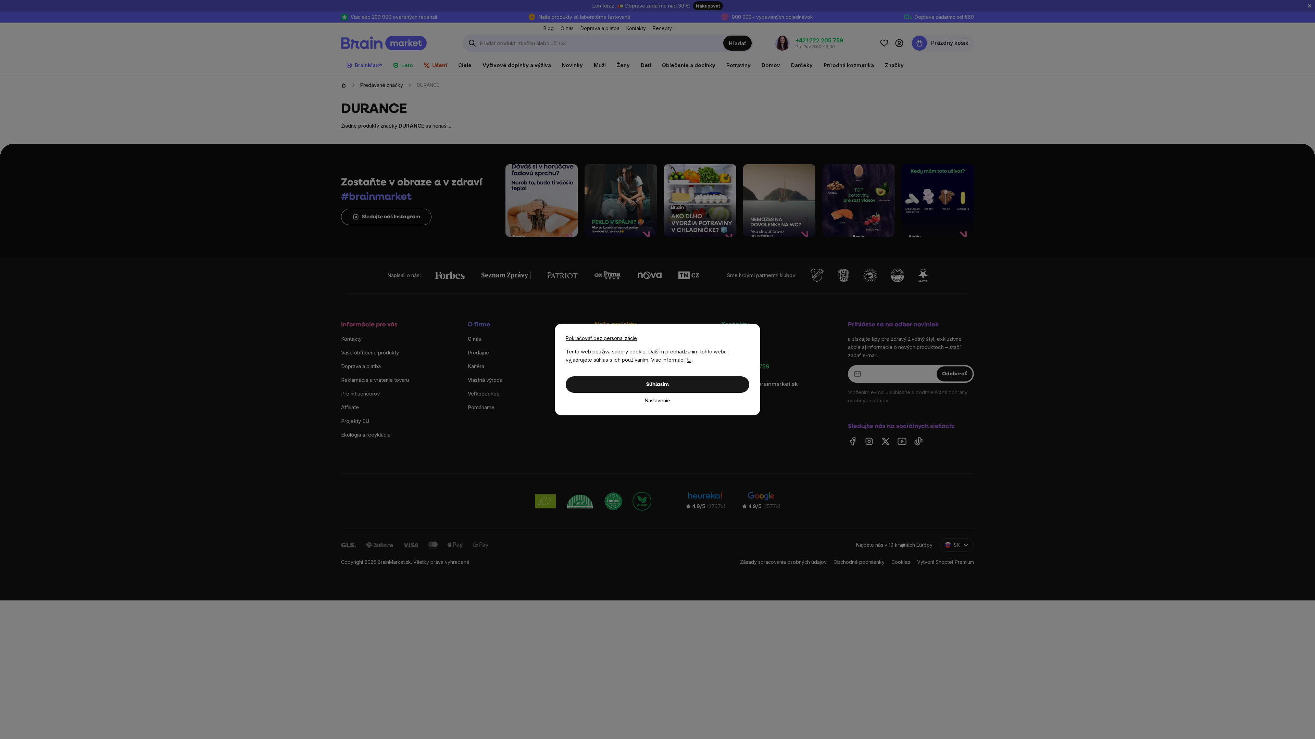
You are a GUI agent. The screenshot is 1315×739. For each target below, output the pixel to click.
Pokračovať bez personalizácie (601, 338)
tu (689, 359)
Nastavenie (657, 400)
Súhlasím (657, 384)
